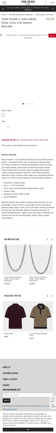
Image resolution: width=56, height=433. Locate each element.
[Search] (46, 2)
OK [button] (28, 429)
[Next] (51, 239)
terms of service (11, 409)
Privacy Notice (33, 423)
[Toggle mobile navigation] (8, 2)
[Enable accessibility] (52, 406)
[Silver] (3, 115)
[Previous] (47, 239)
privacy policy (47, 406)
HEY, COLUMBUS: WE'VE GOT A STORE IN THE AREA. (28, 8)
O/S (8, 127)
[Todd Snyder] (28, 2)
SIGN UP (6, 400)
